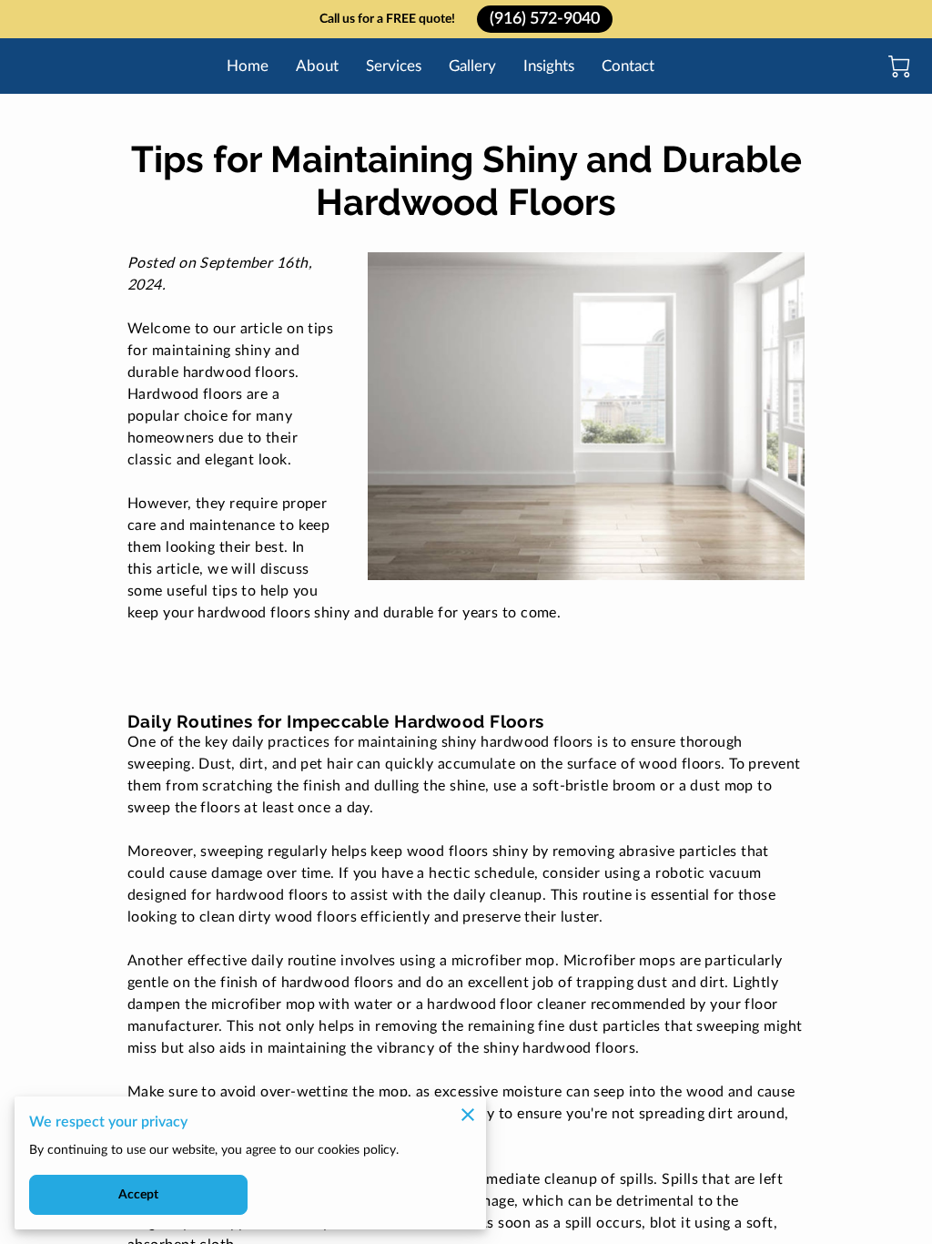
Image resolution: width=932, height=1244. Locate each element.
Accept (138, 1194)
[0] (899, 66)
